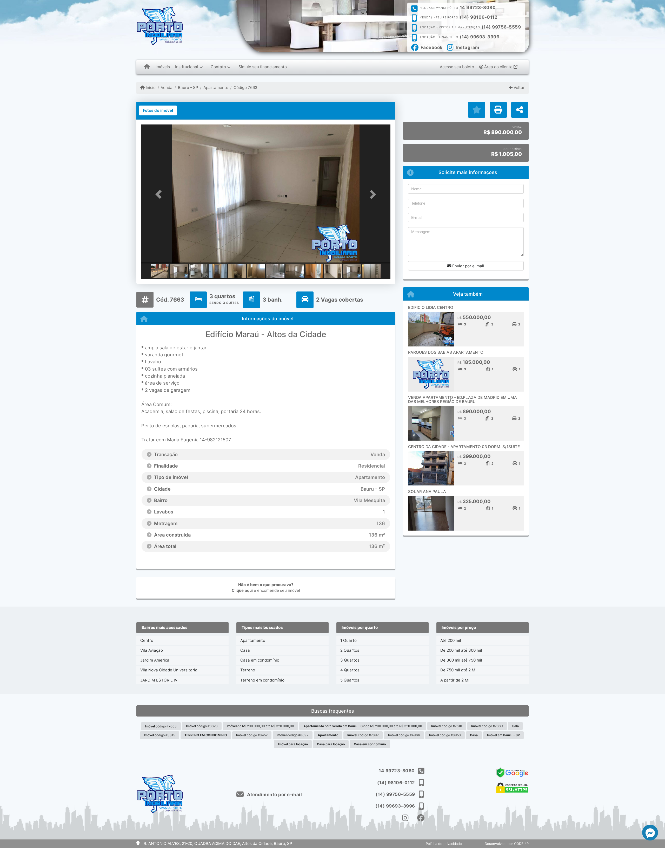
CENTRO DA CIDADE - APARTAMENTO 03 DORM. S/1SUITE (464, 446)
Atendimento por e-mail (274, 794)
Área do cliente (498, 66)
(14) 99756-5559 (501, 27)
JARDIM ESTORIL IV (158, 680)
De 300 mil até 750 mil (461, 660)
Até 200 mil (450, 640)
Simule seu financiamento (262, 66)
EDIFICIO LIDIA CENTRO (430, 307)
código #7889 (487, 726)
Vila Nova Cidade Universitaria (168, 670)
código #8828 (202, 726)
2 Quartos (349, 650)
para (293, 744)
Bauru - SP (188, 87)
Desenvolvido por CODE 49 (507, 844)
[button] (160, 194)
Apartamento (215, 87)
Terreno (247, 670)
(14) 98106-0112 (479, 17)
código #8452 (252, 735)
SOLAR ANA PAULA (427, 491)
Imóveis (163, 66)
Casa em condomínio (259, 660)
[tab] (158, 110)
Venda (166, 87)
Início (150, 87)
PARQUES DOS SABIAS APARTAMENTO (445, 352)
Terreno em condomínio (262, 680)
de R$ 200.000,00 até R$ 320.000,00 (260, 726)
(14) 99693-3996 (480, 36)
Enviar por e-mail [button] (467, 265)
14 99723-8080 (478, 7)
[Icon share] (405, 818)
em (503, 735)
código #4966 (404, 735)
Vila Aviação (151, 650)
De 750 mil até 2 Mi (458, 670)
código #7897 (363, 735)
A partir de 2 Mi (454, 680)
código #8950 (445, 735)
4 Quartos (350, 670)
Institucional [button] (186, 66)
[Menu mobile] (147, 67)
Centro (146, 640)
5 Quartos (349, 680)
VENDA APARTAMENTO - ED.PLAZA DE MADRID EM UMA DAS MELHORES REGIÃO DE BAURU (462, 399)
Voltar (519, 87)
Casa (245, 650)
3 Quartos (350, 660)
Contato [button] (218, 66)
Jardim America (154, 660)
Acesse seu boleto (457, 66)
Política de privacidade (444, 844)
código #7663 (161, 726)
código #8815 (159, 735)
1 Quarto (348, 640)
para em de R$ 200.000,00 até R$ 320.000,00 (362, 726)
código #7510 (446, 726)
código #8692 (292, 735)
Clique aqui (242, 590)
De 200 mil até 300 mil (461, 650)
